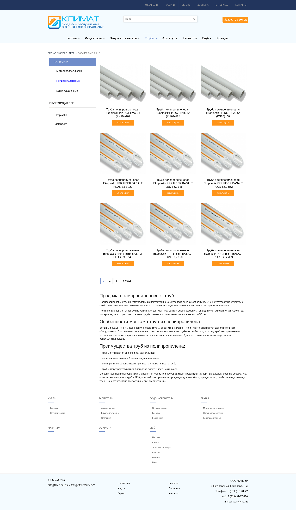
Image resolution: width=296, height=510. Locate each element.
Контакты (240, 5)
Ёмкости (156, 452)
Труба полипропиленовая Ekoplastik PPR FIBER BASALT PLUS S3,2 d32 (223, 183)
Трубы (72, 53)
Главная (52, 53)
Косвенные (157, 418)
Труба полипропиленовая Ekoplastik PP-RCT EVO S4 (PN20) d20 (123, 113)
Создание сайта (58, 485)
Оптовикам (221, 5)
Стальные (106, 418)
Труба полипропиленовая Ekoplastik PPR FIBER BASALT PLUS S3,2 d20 (123, 183)
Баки (154, 462)
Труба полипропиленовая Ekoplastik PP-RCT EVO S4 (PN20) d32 (223, 113)
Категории (61, 61)
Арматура (54, 427)
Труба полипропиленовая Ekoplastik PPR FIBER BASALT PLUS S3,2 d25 (173, 183)
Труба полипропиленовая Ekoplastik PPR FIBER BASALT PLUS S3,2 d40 (123, 254)
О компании (152, 5)
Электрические (57, 413)
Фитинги (156, 457)
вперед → (128, 280)
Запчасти (105, 427)
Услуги (170, 5)
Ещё (152, 427)
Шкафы (155, 442)
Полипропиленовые (213, 413)
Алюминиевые (108, 408)
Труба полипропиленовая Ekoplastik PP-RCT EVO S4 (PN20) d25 (173, 113)
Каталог (62, 53)
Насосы (156, 437)
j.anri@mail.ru (240, 501)
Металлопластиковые (214, 408)
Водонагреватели (162, 398)
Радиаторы (106, 398)
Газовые (54, 408)
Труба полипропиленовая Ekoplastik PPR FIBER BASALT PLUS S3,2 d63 (223, 254)
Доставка (203, 5)
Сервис (186, 5)
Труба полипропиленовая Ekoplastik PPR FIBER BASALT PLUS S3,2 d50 (173, 254)
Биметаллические (110, 413)
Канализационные (212, 418)
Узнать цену (123, 123)
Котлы (52, 398)
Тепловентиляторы (161, 447)
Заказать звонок (235, 19)
